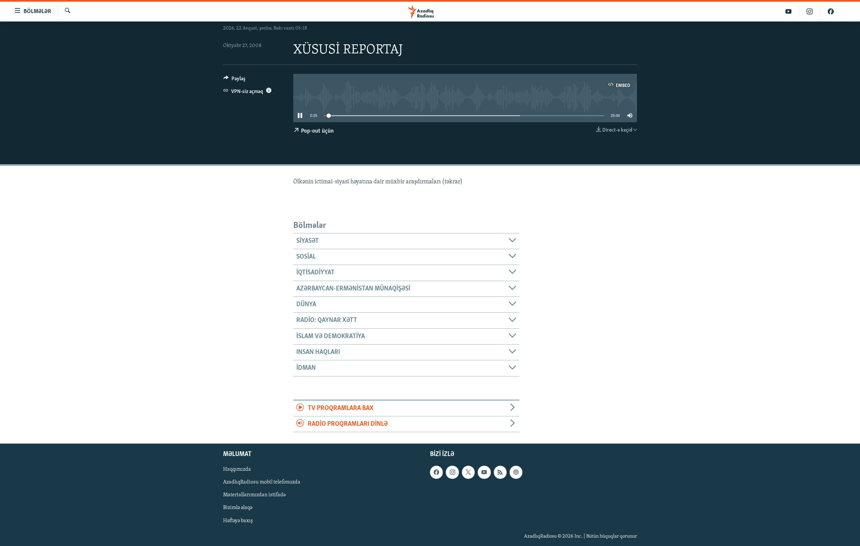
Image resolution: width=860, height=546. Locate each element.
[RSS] (500, 472)
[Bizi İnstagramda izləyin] (809, 11)
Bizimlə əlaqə (237, 508)
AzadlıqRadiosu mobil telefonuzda (261, 482)
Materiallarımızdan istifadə (254, 495)
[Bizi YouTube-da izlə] (788, 11)
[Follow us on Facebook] (436, 472)
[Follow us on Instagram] (452, 472)
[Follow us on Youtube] (484, 472)
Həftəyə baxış (238, 521)
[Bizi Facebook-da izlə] (830, 11)
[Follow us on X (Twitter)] (468, 472)
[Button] (234, 80)
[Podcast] (516, 472)
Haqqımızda (237, 469)
